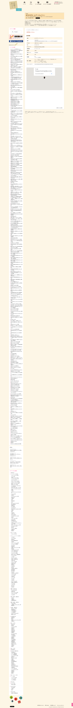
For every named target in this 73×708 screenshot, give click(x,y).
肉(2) (12, 499)
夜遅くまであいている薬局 (15, 343)
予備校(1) (12, 599)
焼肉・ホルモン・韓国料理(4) (15, 554)
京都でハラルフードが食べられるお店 (16, 113)
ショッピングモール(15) (15, 478)
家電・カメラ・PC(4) (14, 484)
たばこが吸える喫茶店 (14, 428)
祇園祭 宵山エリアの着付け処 (15, 417)
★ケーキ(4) (13, 648)
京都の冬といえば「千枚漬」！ (15, 356)
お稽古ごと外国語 (13, 434)
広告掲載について (53, 705)
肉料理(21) (13, 546)
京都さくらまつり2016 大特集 (15, 341)
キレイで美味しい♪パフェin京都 (16, 212)
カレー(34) (13, 545)
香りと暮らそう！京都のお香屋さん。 (16, 93)
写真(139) (12, 627)
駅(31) (12, 618)
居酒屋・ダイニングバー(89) (15, 547)
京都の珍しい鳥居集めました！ (15, 71)
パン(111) (12, 556)
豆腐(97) (12, 498)
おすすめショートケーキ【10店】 (16, 286)
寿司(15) (12, 567)
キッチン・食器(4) (14, 528)
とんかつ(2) (13, 584)
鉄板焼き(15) (13, 563)
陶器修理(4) (13, 641)
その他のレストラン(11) (15, 549)
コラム (11, 447)
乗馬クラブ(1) (13, 614)
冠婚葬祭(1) (13, 667)
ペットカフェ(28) (14, 677)
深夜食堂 (12, 442)
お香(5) (12, 688)
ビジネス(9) (13, 683)
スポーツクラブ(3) (14, 593)
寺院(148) (12, 663)
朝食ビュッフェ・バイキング (15, 386)
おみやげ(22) (13, 686)
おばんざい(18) (13, 562)
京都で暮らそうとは (40, 705)
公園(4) (12, 659)
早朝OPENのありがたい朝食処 (15, 387)
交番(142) (12, 621)
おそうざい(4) (13, 507)
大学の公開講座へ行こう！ (15, 281)
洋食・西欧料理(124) (14, 540)
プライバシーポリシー (60, 705)
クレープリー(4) (13, 555)
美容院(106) (13, 591)
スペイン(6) (13, 577)
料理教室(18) (13, 609)
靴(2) (12, 511)
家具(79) (12, 527)
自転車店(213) (13, 520)
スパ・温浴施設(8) (14, 654)
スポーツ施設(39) (14, 653)
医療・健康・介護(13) (15, 602)
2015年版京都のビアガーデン (15, 203)
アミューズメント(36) (14, 655)
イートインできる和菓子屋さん (15, 437)
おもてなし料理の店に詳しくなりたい (16, 369)
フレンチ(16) (13, 575)
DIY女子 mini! (13, 397)
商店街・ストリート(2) (14, 477)
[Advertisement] (36, 99)
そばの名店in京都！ (14, 353)
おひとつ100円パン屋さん (15, 308)
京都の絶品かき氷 (13, 216)
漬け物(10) (13, 500)
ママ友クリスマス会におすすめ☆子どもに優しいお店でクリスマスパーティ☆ (16, 108)
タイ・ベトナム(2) (14, 581)
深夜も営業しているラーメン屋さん (16, 217)
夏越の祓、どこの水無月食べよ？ (16, 423)
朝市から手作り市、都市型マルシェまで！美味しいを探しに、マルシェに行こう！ (16, 337)
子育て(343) (13, 691)
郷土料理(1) (13, 570)
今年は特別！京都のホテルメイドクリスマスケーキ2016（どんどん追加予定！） (16, 124)
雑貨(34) (12, 530)
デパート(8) (13, 476)
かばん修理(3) (13, 639)
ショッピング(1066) (14, 474)
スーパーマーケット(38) (15, 496)
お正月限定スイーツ (14, 354)
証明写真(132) (13, 642)
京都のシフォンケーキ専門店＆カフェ (16, 145)
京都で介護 (12, 182)
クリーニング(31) (14, 626)
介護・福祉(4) (13, 603)
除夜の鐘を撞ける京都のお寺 (15, 315)
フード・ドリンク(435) (14, 475)
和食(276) (12, 539)
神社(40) (12, 662)
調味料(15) (13, 505)
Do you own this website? (39, 73)
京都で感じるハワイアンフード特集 (16, 239)
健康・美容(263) (14, 588)
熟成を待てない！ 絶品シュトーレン (16, 357)
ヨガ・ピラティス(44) (14, 592)
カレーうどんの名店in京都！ (15, 329)
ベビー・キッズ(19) (14, 518)
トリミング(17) (13, 678)
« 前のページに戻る (59, 107)
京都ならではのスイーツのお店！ (16, 367)
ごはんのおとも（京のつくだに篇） (16, 303)
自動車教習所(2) (13, 600)
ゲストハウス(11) (14, 533)
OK (51, 73)
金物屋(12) (13, 529)
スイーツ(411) (13, 538)
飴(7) (12, 689)
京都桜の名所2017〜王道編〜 (15, 102)
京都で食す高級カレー (14, 378)
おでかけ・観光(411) (14, 650)
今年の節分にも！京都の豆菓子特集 (16, 153)
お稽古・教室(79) (14, 607)
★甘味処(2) (13, 649)
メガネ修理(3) (13, 635)
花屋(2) (12, 490)
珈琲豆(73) (13, 497)
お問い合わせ (47, 705)
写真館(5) (12, 645)
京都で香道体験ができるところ (15, 188)
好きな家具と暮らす (14, 430)
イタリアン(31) (13, 574)
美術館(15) (13, 660)
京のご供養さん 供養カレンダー (16, 320)
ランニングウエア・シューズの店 (16, 393)
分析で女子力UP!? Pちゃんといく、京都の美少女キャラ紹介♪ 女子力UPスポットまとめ (16, 140)
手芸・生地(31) (13, 514)
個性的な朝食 (13, 379)
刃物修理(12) (13, 640)
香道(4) (12, 646)
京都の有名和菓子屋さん (14, 126)
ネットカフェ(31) (14, 633)
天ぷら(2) (12, 571)
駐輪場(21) (13, 617)
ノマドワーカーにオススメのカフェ (16, 433)
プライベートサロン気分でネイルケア (16, 439)
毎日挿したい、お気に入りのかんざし (16, 325)
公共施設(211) (13, 616)
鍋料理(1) (12, 564)
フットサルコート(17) (14, 669)
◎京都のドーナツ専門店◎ (15, 242)
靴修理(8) (12, 638)
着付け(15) (13, 624)
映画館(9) (12, 670)
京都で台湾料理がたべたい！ (15, 52)
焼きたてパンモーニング (14, 382)
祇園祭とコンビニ (13, 424)
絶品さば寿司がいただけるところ (16, 271)
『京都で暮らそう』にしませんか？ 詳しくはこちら (58, 2)
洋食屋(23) (13, 576)
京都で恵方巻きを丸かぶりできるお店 (16, 150)
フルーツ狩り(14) (14, 668)
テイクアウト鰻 (13, 414)
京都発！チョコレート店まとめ (15, 81)
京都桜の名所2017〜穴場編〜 (15, 101)
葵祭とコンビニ (13, 429)
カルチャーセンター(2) (14, 613)
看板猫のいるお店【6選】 (15, 285)
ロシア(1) (12, 578)
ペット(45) (13, 676)
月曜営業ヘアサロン (30, 32)
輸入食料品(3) (13, 504)
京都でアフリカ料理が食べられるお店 (16, 60)
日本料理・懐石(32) (14, 568)
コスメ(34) (13, 594)
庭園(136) (12, 656)
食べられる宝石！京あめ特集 (15, 89)
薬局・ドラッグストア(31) (15, 483)
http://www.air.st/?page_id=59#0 (39, 46)
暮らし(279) (13, 623)
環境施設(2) (13, 631)
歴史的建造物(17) (14, 661)
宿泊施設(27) (13, 652)
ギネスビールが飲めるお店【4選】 (16, 443)
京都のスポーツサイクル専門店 (15, 148)
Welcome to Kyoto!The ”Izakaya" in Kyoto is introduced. (16, 195)
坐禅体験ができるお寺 (14, 181)
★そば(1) (12, 681)
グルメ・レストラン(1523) (15, 535)
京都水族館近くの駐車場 (14, 362)
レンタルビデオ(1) (14, 521)
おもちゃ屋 (12, 368)
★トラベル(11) (13, 532)
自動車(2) (12, 632)
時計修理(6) (13, 634)
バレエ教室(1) (13, 612)
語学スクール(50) (14, 608)
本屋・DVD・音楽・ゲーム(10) (16, 487)
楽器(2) (12, 517)
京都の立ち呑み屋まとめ (14, 132)
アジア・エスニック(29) (15, 542)
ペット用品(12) (13, 679)
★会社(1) (12, 472)
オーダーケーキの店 (14, 405)
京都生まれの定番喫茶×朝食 (15, 384)
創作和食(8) (13, 569)
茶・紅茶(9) (13, 506)
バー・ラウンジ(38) (14, 552)
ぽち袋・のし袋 (13, 319)
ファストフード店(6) (14, 553)
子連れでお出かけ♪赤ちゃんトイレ (16, 383)
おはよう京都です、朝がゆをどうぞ (16, 438)
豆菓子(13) (13, 513)
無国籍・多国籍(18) (14, 582)
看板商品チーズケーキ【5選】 (15, 371)
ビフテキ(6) (13, 583)
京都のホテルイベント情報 (15, 324)
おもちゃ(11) (13, 519)
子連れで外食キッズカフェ (15, 388)
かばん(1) (12, 512)
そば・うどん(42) (14, 561)
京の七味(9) (13, 687)
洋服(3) (12, 510)
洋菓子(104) (13, 560)
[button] (45, 79)
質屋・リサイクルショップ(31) (16, 524)
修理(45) (12, 625)
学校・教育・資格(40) (15, 596)
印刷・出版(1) (13, 684)
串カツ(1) (12, 585)
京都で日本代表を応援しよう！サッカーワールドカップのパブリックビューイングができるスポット (16, 226)
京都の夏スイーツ (13, 411)
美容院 (27, 13)
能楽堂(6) (12, 671)
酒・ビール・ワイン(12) (15, 503)
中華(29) (12, 541)
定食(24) (12, 548)
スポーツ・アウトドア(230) (15, 482)
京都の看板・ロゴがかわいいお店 (16, 136)
